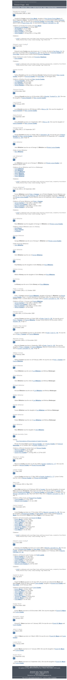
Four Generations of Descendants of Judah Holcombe (31, 441)
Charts (30, 7)
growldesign (54, 677)
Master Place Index (52, 7)
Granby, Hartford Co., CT (40, 445)
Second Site (37, 677)
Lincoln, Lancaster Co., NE (51, 298)
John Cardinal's (32, 677)
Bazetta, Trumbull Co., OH (52, 96)
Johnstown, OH (45, 134)
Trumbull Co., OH (35, 52)
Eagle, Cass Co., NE (46, 318)
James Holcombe (34, 666)
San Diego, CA (57, 51)
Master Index (24, 7)
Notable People (36, 7)
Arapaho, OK (16, 321)
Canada (42, 489)
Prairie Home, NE (27, 23)
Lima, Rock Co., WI (32, 195)
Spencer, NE (60, 197)
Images (44, 7)
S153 (18, 38)
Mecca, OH (45, 109)
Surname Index (16, 7)
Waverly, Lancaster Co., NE (51, 23)
